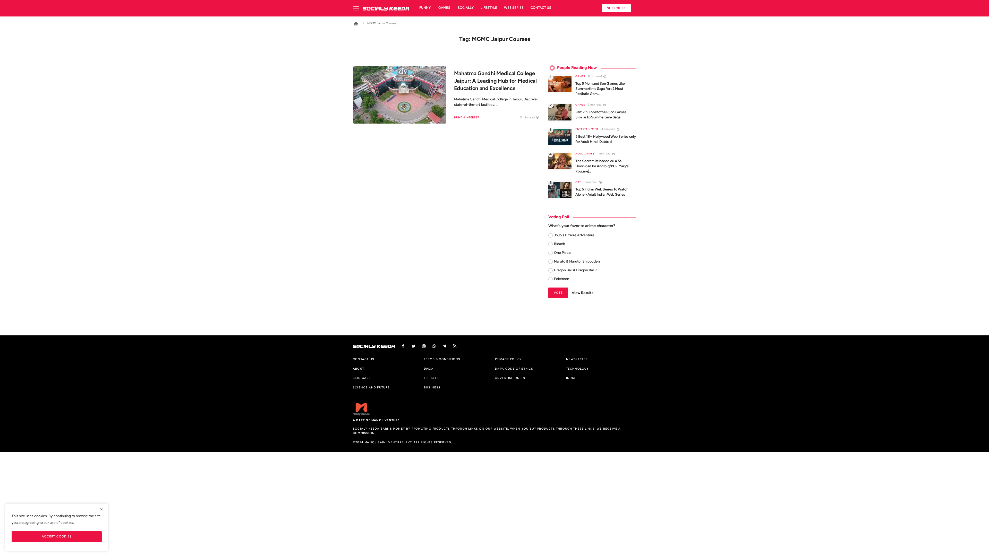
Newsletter (577, 359)
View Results (582, 293)
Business (432, 387)
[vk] (434, 346)
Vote (558, 292)
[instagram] (424, 346)
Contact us (541, 8)
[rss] (455, 346)
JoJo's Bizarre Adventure (574, 235)
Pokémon (561, 279)
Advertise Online (511, 378)
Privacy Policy (508, 359)
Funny (425, 8)
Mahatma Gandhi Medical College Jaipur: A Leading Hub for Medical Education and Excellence (495, 80)
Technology (577, 368)
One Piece (562, 252)
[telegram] (444, 346)
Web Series (514, 8)
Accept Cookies (57, 536)
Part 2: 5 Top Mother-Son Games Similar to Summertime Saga (600, 114)
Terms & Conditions (442, 359)
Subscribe (616, 8)
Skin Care (362, 378)
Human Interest (466, 117)
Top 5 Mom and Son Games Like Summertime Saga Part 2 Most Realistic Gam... (600, 88)
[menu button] (358, 8)
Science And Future (371, 387)
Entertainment (587, 129)
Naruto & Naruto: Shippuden (577, 261)
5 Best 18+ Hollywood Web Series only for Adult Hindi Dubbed (605, 139)
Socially (466, 8)
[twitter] (414, 346)
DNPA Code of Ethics (514, 368)
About (358, 368)
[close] (101, 509)
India (571, 378)
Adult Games (584, 153)
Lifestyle (489, 8)
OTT (578, 182)
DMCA (429, 368)
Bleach (559, 244)
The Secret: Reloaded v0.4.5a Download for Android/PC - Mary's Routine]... (601, 166)
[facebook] (403, 346)
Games (444, 8)
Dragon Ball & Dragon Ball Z (576, 270)
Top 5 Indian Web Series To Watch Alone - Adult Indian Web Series (601, 192)
